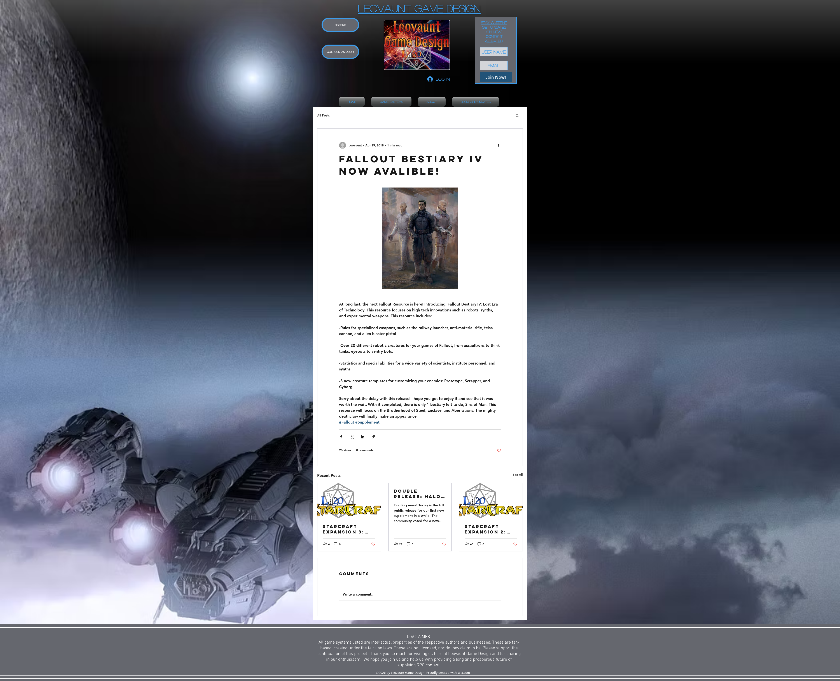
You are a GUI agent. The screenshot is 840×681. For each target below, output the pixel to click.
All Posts (323, 115)
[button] (517, 115)
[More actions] (498, 145)
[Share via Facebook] (341, 437)
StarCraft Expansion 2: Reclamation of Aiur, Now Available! (486, 529)
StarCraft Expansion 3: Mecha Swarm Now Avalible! (346, 529)
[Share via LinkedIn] (362, 437)
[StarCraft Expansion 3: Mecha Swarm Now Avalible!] (349, 500)
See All (518, 475)
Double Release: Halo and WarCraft (417, 493)
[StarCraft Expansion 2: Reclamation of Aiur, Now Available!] (491, 500)
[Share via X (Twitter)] (352, 437)
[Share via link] (373, 437)
